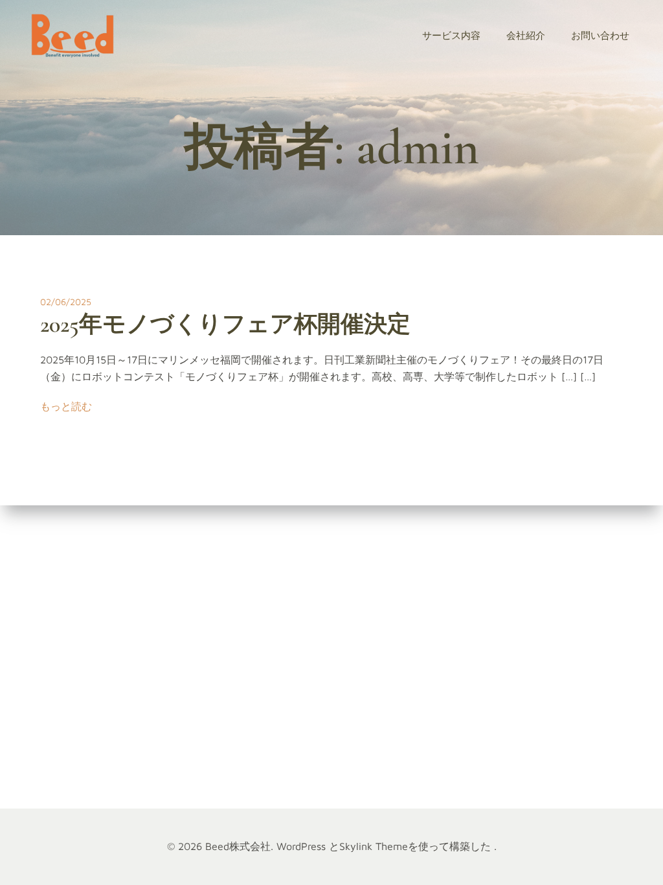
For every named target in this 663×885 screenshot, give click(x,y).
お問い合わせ (600, 35)
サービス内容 (451, 35)
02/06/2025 (65, 301)
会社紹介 (525, 35)
